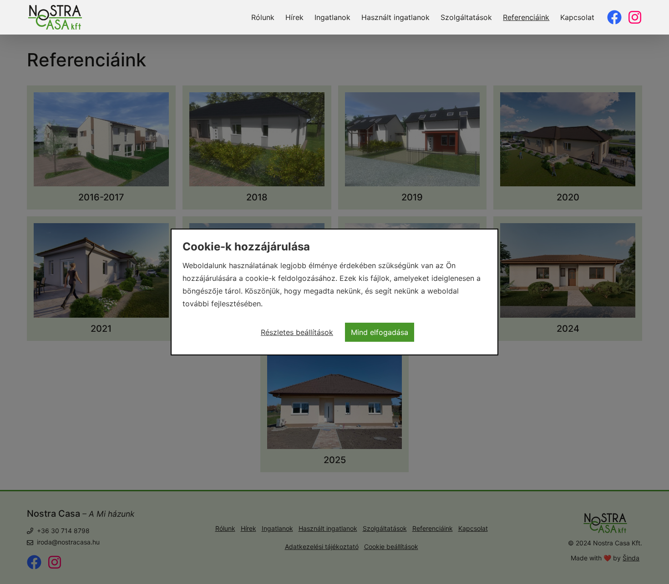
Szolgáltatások (466, 17)
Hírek (294, 17)
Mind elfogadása (379, 332)
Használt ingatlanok (395, 17)
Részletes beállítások (297, 332)
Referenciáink (526, 17)
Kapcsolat (577, 17)
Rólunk (262, 17)
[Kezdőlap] (55, 17)
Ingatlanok (332, 17)
